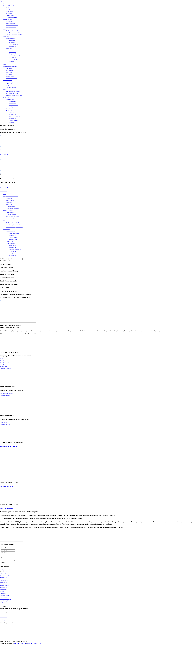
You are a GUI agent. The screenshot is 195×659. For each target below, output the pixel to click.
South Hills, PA (12, 57)
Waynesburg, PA (3, 582)
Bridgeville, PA (12, 54)
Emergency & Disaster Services (10, 5)
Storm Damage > (3, 364)
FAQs (4, 29)
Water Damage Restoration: (9, 446)
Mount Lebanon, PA (13, 40)
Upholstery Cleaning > (5, 424)
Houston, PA (2, 591)
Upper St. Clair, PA (13, 59)
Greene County (9, 48)
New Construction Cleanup (12, 25)
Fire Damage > (3, 359)
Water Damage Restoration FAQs (13, 32)
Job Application (3, 626)
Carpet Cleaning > (4, 422)
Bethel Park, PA (12, 52)
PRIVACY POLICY (20, 643)
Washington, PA (12, 46)
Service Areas (6, 36)
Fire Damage (9, 7)
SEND (3, 562)
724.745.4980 (4, 154)
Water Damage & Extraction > (6, 362)
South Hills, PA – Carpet (5, 599)
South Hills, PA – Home (5, 597)
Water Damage (9, 13)
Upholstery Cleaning (10, 23)
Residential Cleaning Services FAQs (14, 34)
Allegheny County (10, 50)
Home (4, 4)
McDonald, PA (3, 593)
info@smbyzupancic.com (5, 620)
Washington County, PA (5, 570)
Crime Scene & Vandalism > (6, 368)
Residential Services (7, 19)
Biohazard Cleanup (10, 15)
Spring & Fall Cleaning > (5, 395)
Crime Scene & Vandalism (11, 17)
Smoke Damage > (4, 360)
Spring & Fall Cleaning (11, 27)
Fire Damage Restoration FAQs (13, 30)
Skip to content (3, 1)
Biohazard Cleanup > (4, 366)
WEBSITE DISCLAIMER (35, 643)
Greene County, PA (4, 580)
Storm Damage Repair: (7, 486)
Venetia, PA (2, 602)
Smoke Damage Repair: (7, 508)
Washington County (10, 38)
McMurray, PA (12, 42)
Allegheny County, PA (4, 585)
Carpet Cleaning (9, 21)
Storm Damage (9, 11)
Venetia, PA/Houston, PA (14, 55)
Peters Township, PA (13, 44)
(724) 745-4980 (5, 333)
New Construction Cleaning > (6, 393)
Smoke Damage (9, 9)
